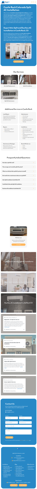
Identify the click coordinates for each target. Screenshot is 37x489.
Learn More (18, 244)
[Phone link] (33, 2)
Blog (16, 464)
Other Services (30, 464)
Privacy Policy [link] (21, 440)
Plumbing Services (31, 466)
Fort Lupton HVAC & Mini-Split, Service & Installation (7, 475)
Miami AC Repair (19, 473)
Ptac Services (30, 467)
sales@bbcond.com (10, 412)
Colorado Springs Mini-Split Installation (20, 468)
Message (6, 428)
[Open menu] (35, 2)
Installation (5, 464)
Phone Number (7, 420)
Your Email (20, 415)
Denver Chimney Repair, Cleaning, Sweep (20, 471)
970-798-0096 (9, 410)
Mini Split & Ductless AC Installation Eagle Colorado (7, 471)
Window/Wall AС (31, 469)
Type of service (21, 420)
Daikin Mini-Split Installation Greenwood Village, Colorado (7, 467)
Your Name (7, 415)
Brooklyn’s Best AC (19, 466)
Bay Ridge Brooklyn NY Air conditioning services (20, 475)
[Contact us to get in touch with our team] (31, 2)
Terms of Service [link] (27, 440)
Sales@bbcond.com (11, 482)
